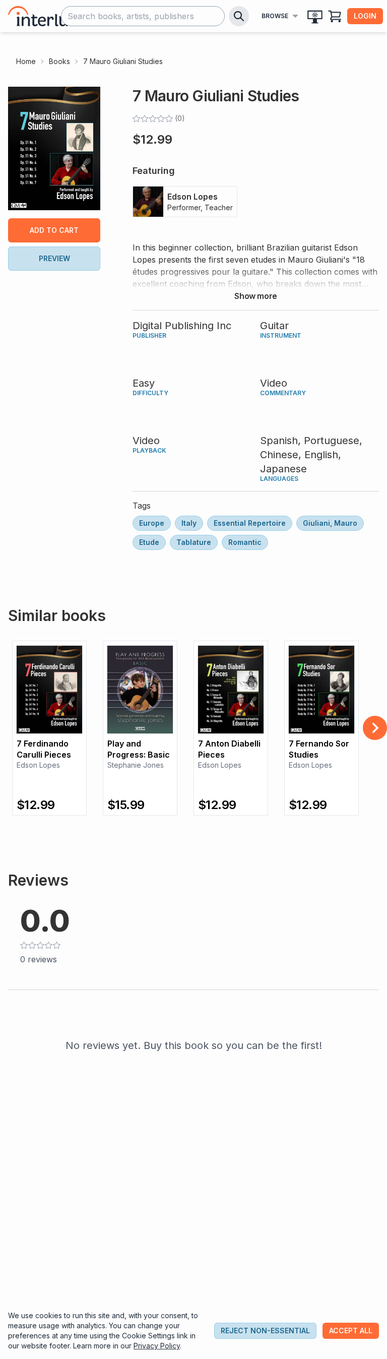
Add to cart (54, 230)
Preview (54, 258)
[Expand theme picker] (315, 16)
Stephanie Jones (135, 765)
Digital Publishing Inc (182, 326)
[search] (239, 16)
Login (365, 16)
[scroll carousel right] (375, 728)
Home (26, 61)
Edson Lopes (38, 765)
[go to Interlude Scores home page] (47, 16)
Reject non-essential (265, 1330)
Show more (255, 296)
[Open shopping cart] (335, 16)
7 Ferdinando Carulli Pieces (44, 749)
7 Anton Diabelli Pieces (229, 749)
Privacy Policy (157, 1345)
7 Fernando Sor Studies (319, 749)
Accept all (350, 1330)
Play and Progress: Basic (138, 749)
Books (59, 61)
